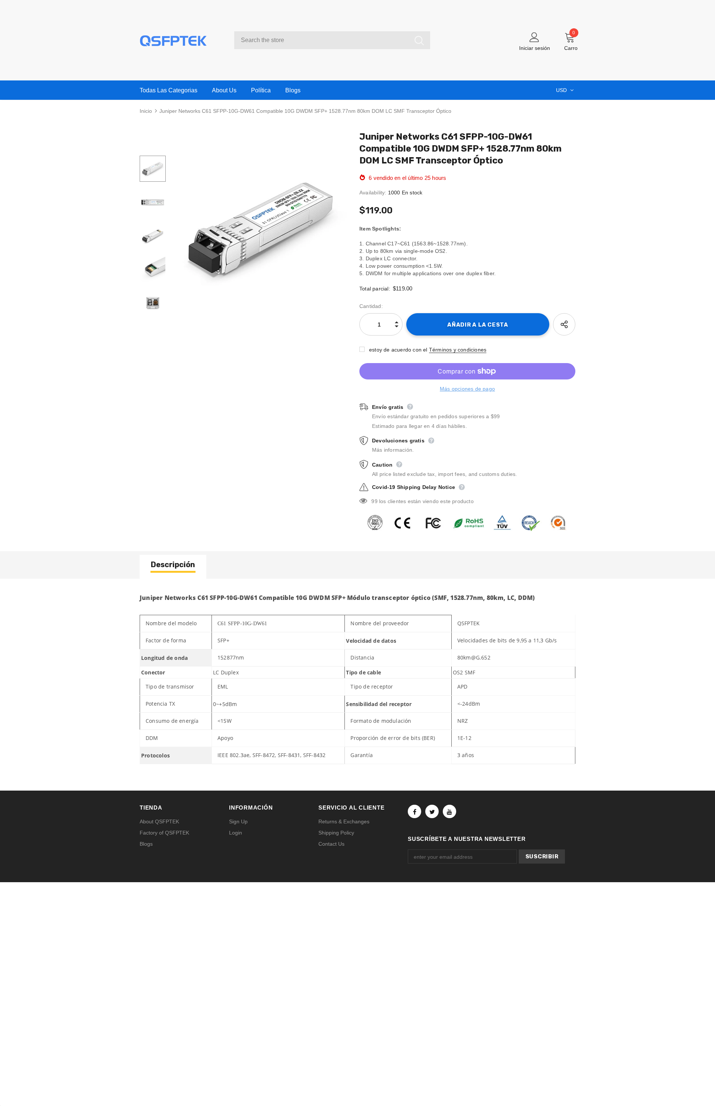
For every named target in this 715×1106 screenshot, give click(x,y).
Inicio (146, 111)
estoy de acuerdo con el (398, 350)
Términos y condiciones (457, 350)
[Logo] (181, 40)
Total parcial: (374, 289)
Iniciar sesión (534, 48)
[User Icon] (534, 37)
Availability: (373, 193)
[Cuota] (564, 324)
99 (374, 501)
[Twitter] (432, 811)
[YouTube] (449, 811)
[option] (260, 228)
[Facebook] (414, 811)
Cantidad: (371, 306)
